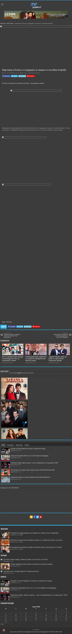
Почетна (2, 23)
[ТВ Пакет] (36, 5)
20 (36, 617)
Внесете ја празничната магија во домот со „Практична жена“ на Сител (36, 540)
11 (16, 615)
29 (56, 620)
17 (5, 617)
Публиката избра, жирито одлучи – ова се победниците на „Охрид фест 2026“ (34, 463)
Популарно (10, 445)
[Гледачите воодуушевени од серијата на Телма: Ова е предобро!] (5, 535)
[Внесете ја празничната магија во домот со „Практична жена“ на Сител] (5, 542)
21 (46, 617)
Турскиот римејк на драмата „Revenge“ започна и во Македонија (12, 335)
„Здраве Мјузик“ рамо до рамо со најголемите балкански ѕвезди (58, 358)
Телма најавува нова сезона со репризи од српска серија (31, 564)
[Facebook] (34, 517)
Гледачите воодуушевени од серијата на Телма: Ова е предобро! (34, 533)
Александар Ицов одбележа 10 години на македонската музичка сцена (35, 358)
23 (66, 617)
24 (5, 620)
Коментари (19, 445)
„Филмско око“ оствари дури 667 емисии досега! (21, 571)
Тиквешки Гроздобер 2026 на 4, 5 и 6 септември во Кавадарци (29, 455)
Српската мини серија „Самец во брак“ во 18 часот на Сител (25, 559)
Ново (3, 445)
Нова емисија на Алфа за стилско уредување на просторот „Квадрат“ (60, 335)
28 (46, 620)
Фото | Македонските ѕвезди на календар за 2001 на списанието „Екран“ (12, 358)
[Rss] (31, 517)
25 (16, 620)
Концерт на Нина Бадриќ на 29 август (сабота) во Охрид (28, 448)
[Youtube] (40, 517)
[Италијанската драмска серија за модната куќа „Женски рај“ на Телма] (5, 549)
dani (5, 73)
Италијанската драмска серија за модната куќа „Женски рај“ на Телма (36, 547)
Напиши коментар (35, 73)
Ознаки (27, 445)
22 (56, 617)
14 (46, 615)
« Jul (2, 624)
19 (26, 617)
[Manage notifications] (3, 630)
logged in (19, 373)
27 (36, 620)
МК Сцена (10, 23)
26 (26, 620)
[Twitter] (37, 517)
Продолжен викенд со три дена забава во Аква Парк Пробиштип (30, 477)
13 (36, 615)
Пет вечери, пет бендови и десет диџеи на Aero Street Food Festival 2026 (33, 470)
